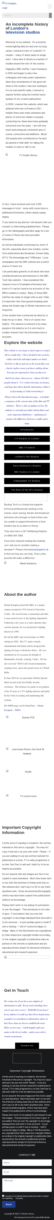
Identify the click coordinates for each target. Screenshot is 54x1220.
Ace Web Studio (43, 1217)
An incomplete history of (27, 28)
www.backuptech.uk (38, 549)
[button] (50, 6)
